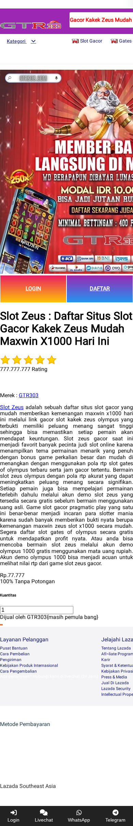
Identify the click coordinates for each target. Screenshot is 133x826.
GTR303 (29, 395)
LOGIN (33, 288)
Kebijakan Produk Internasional (29, 665)
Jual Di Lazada (115, 682)
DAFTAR (100, 288)
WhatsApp (79, 820)
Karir (105, 659)
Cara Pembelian (15, 654)
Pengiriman (10, 659)
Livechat (44, 820)
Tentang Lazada (116, 648)
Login (13, 820)
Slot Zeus (12, 407)
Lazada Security (116, 688)
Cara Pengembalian (18, 671)
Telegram (115, 820)
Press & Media (114, 677)
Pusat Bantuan (14, 648)
